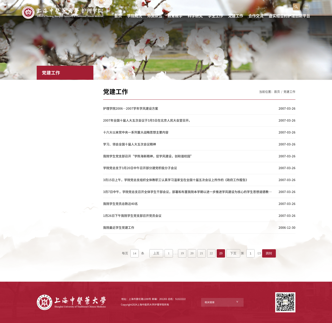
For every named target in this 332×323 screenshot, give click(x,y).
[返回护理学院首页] (62, 7)
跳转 (269, 253)
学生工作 (215, 16)
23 (220, 253)
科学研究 (195, 16)
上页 (156, 253)
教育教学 (174, 16)
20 (191, 253)
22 (211, 253)
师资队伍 (154, 16)
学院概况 (134, 16)
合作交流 (255, 16)
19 (182, 253)
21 (201, 253)
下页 (233, 253)
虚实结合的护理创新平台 (289, 16)
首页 (118, 16)
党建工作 (235, 16)
